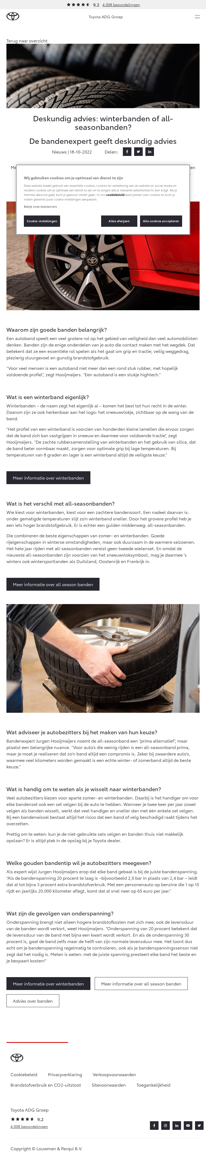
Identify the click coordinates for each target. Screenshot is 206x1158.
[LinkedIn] (149, 151)
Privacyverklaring (65, 1074)
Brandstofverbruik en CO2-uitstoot (45, 1085)
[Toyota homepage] (12, 16)
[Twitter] (138, 151)
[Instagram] (165, 1125)
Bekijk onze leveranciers (40, 206)
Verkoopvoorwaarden (114, 1074)
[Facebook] (127, 151)
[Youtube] (188, 1125)
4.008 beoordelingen (121, 4)
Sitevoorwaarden (109, 1085)
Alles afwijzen (119, 221)
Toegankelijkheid (153, 1085)
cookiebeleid (115, 194)
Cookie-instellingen (42, 221)
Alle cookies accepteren (161, 221)
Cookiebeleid (23, 1074)
